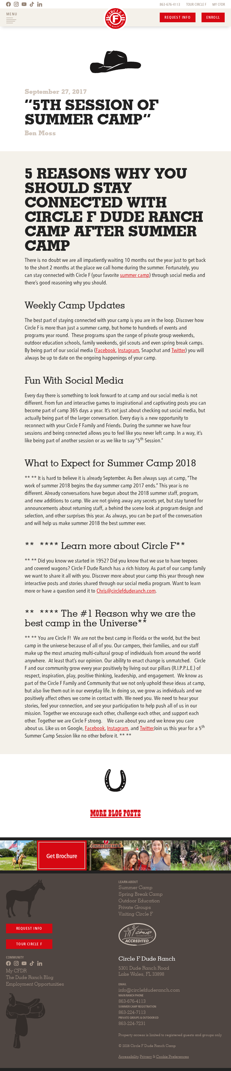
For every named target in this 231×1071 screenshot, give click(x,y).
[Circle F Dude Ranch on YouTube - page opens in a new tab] (24, 4)
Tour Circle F (29, 943)
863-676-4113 (170, 4)
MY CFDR (218, 4)
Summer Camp (135, 887)
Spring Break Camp (141, 894)
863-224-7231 (132, 1023)
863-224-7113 (132, 1012)
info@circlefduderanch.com (149, 990)
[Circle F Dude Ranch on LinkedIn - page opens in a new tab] (40, 4)
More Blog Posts (115, 812)
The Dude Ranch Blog (30, 977)
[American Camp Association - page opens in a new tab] (137, 934)
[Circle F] (116, 18)
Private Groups (135, 907)
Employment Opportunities (35, 984)
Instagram (128, 350)
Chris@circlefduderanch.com (126, 590)
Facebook (106, 350)
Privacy (146, 1056)
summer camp (134, 274)
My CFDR (16, 971)
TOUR (196, 4)
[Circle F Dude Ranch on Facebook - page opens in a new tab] (8, 4)
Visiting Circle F (136, 914)
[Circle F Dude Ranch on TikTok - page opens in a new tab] (32, 4)
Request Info (177, 17)
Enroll (213, 17)
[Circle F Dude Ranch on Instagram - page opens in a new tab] (16, 4)
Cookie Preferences (172, 1056)
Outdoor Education (139, 901)
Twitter (178, 350)
